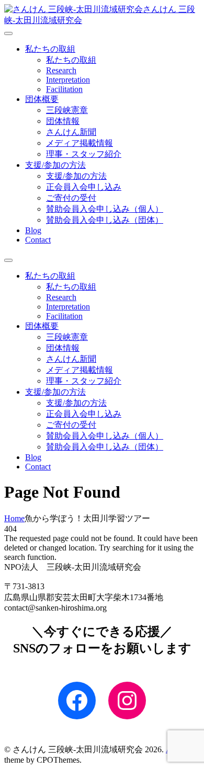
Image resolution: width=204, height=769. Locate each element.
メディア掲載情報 (79, 143)
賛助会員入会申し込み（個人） (104, 208)
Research (61, 70)
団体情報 (63, 121)
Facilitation (64, 89)
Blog (33, 230)
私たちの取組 (50, 48)
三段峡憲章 (67, 110)
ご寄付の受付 (71, 197)
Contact (38, 239)
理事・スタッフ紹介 (83, 154)
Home (14, 518)
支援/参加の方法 (55, 164)
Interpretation (68, 79)
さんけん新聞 (71, 132)
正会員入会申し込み (83, 186)
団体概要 (42, 99)
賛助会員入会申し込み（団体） (104, 219)
